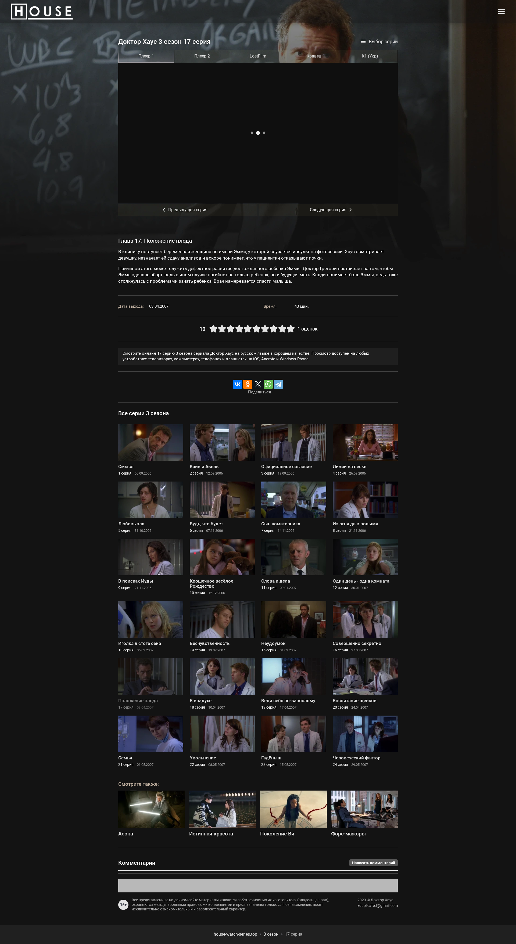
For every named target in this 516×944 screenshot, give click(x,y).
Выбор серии (383, 41)
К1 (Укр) (370, 56)
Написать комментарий (373, 863)
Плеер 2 (202, 56)
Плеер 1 (146, 56)
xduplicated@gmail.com (377, 905)
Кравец (314, 56)
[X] (258, 384)
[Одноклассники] (247, 384)
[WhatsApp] (268, 384)
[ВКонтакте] (237, 384)
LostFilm (258, 56)
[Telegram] (278, 384)
